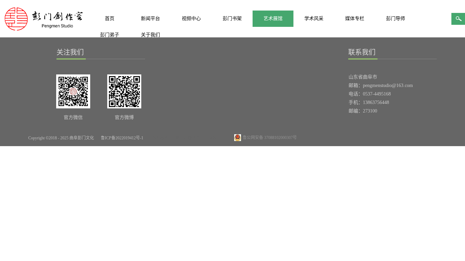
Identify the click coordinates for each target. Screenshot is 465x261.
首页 (109, 18)
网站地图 (159, 138)
